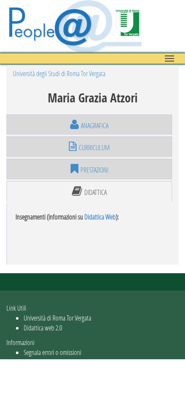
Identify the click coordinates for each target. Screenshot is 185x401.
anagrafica (94, 125)
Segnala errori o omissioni (52, 352)
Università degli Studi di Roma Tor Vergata (59, 73)
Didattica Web (100, 216)
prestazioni (94, 169)
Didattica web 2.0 (43, 327)
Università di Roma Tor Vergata (57, 317)
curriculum (94, 147)
